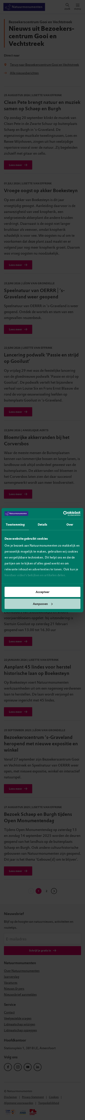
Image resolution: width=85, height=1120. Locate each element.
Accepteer (42, 592)
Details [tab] (42, 524)
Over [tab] (69, 524)
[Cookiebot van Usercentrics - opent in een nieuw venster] (63, 513)
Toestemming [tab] (15, 524)
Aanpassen (40, 604)
